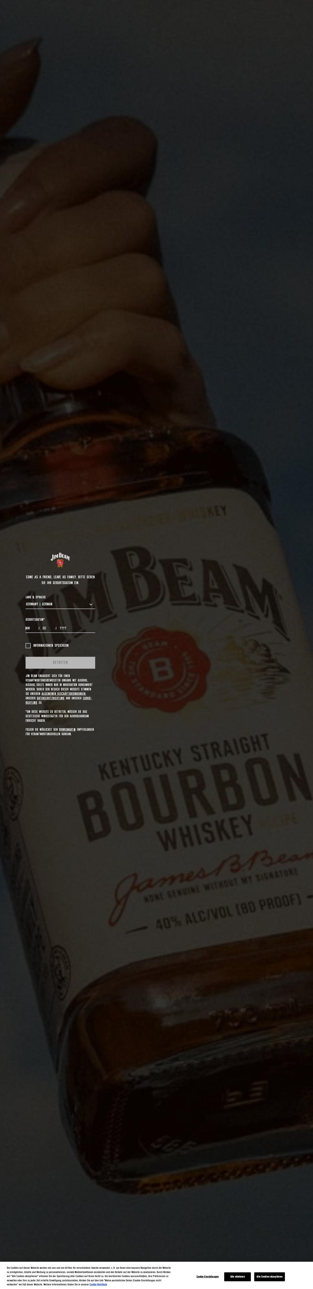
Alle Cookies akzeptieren (270, 1276)
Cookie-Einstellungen (208, 1276)
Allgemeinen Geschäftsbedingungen (63, 694)
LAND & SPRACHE (36, 597)
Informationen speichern (51, 646)
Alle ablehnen (237, 1276)
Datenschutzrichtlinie (51, 698)
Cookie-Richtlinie (98, 1284)
